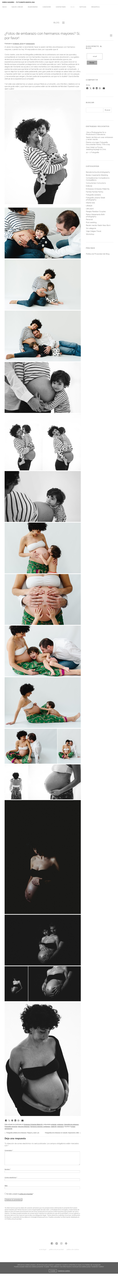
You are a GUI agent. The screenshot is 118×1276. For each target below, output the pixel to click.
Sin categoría (91, 228)
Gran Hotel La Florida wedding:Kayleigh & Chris (96, 148)
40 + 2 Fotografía (92, 152)
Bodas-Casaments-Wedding (97, 175)
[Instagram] (61, 1244)
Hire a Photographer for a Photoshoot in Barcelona (96, 133)
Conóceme (47, 7)
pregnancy (60, 1126)
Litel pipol (90, 209)
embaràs (53, 1124)
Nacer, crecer (17, 7)
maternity (53, 1126)
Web (6, 1186)
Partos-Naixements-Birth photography (95, 215)
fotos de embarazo (24, 1126)
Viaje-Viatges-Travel (93, 231)
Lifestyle (89, 206)
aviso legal (42, 1249)
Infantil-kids (90, 203)
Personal (89, 219)
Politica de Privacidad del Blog (97, 254)
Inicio (4, 7)
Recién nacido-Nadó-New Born (98, 225)
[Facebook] (52, 1244)
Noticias (83, 7)
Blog (72, 7)
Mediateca (95, 7)
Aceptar (53, 1271)
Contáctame (61, 7)
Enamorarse (33, 7)
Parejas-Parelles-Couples (96, 211)
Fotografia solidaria (93, 195)
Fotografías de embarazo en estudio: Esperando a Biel (63, 1133)
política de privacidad (26, 1194)
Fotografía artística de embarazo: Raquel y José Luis (22, 1133)
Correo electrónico (11, 1177)
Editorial (89, 186)
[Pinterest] (66, 1244)
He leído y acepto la (20, 1194)
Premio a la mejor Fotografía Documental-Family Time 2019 (98, 143)
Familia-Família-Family (94, 192)
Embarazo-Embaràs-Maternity (33, 1124)
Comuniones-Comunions (96, 183)
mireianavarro (30, 43)
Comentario (9, 1150)
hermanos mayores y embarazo (40, 1126)
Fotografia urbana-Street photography (95, 199)
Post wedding (91, 222)
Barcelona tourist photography (98, 172)
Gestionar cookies (64, 1271)
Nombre (8, 1169)
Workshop (90, 234)
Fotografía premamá (11, 1126)
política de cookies (73, 1249)
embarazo (60, 1124)
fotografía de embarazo (71, 1124)
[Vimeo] (56, 1244)
